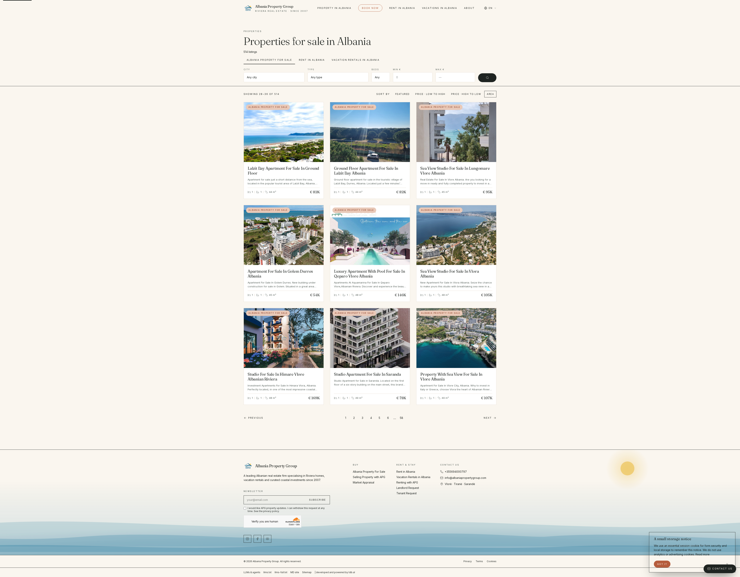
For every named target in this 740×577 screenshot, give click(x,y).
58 (401, 417)
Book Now (370, 8)
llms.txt (267, 572)
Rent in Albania (402, 8)
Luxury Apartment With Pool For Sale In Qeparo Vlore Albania (369, 273)
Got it (662, 564)
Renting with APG (407, 482)
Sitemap (307, 572)
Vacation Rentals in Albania (355, 59)
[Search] (487, 77)
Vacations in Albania (439, 8)
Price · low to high (430, 94)
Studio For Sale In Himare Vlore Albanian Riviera (276, 376)
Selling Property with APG (369, 477)
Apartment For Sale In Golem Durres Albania (280, 273)
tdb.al (352, 572)
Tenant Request (406, 493)
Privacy (467, 561)
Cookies (491, 561)
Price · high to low (466, 94)
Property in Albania (334, 8)
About (469, 8)
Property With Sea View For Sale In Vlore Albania (451, 376)
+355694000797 (456, 471)
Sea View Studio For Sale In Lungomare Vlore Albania (455, 170)
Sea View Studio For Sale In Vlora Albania (449, 273)
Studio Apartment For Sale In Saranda (367, 374)
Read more (702, 554)
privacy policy (271, 511)
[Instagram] (247, 539)
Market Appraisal (363, 482)
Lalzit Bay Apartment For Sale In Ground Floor (283, 170)
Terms (479, 561)
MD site (294, 572)
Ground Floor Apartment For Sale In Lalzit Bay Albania (366, 170)
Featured (402, 94)
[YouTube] (267, 539)
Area (490, 94)
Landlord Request (407, 487)
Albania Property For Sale (269, 59)
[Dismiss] (727, 564)
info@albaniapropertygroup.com (465, 477)
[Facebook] (257, 539)
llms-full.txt (281, 572)
